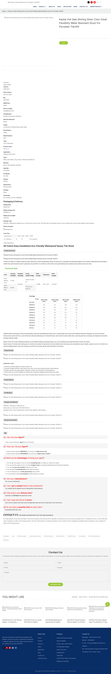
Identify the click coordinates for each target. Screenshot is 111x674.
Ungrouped (74, 597)
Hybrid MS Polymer (72, 536)
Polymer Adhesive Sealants (35, 536)
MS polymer (6, 539)
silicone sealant (82, 536)
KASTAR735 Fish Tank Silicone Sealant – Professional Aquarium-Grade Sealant (12, 621)
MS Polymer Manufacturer (94, 536)
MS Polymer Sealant (21, 536)
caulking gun (6, 536)
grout (7, 149)
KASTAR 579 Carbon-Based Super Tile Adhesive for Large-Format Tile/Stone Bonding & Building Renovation (98, 621)
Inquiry (63, 43)
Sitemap (63, 671)
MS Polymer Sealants (48, 536)
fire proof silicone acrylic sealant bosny (98, 597)
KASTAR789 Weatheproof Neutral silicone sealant (54, 621)
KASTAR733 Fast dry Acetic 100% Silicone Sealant (33, 621)
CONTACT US (10, 514)
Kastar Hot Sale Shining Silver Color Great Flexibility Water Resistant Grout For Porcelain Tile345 (35, 11)
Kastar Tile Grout (83, 597)
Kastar (4, 11)
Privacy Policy (72, 671)
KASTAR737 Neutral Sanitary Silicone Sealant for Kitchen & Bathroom (76, 621)
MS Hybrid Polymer (60, 536)
